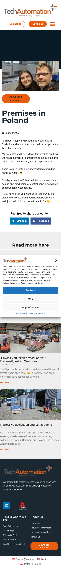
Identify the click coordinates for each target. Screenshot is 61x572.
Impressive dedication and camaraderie (26, 424)
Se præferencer (31, 307)
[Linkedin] (6, 505)
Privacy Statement (36, 313)
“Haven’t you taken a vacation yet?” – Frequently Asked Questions (24, 359)
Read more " (5, 382)
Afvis (30, 298)
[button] (56, 260)
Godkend (30, 290)
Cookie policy (21, 313)
